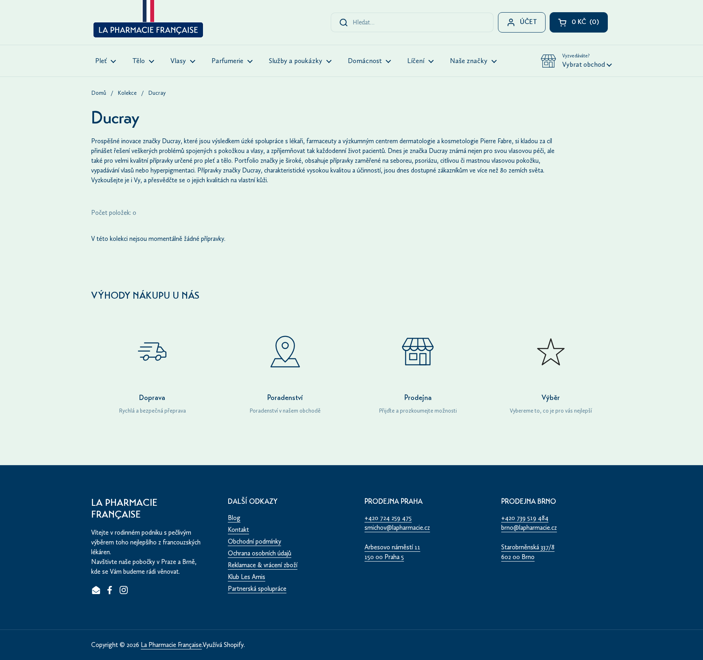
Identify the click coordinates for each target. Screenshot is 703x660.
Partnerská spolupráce (257, 588)
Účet (528, 22)
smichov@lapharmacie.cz (397, 527)
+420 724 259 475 (388, 518)
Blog (234, 518)
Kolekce (127, 93)
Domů (98, 93)
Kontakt (238, 529)
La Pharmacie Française (171, 645)
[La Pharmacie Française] (147, 20)
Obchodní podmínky (254, 541)
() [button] (590, 24)
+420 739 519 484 (524, 518)
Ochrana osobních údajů (259, 553)
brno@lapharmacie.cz (529, 527)
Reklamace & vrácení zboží (262, 565)
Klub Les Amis (246, 577)
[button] (576, 61)
